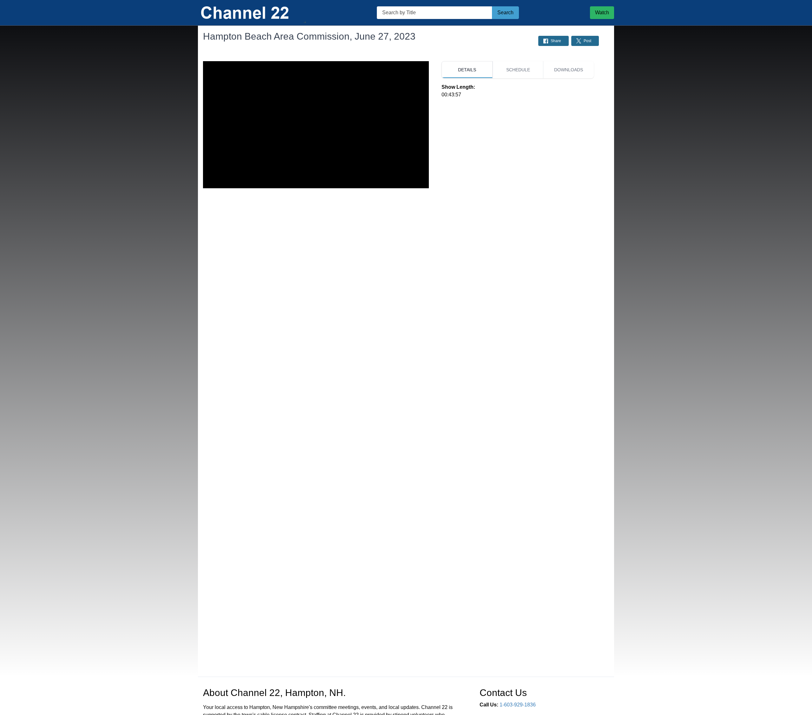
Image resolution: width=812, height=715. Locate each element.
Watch (602, 12)
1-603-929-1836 (518, 704)
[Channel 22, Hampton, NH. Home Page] (252, 13)
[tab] (467, 69)
